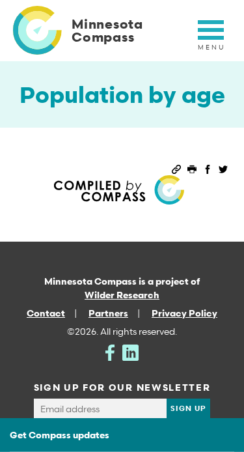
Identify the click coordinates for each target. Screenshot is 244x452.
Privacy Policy (184, 313)
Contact (46, 313)
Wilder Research (122, 295)
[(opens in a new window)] (109, 351)
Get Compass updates (59, 435)
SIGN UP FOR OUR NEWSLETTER (122, 387)
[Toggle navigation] (211, 37)
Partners (108, 313)
